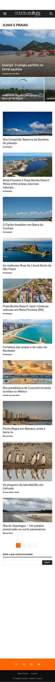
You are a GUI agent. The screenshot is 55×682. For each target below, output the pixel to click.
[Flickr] (24, 664)
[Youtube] (39, 664)
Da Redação (7, 147)
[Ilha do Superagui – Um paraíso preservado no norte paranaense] (27, 510)
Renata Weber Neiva (11, 492)
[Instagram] (31, 664)
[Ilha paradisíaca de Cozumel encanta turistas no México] (27, 372)
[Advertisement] (27, 4)
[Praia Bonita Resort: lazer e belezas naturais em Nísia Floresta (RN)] (27, 291)
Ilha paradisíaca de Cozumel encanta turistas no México (27, 389)
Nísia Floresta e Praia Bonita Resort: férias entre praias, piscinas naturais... (26, 184)
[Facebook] (16, 664)
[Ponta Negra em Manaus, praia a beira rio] (27, 413)
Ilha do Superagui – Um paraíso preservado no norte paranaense (24, 527)
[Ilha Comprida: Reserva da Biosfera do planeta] (27, 124)
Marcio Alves (8, 436)
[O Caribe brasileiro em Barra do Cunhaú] (27, 209)
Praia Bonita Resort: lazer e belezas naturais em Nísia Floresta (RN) (26, 308)
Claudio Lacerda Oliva (10, 74)
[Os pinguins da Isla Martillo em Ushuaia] (27, 461)
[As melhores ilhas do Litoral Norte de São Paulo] (27, 250)
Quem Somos (23, 673)
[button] (4, 14)
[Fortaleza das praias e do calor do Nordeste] (27, 331)
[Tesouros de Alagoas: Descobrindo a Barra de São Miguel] (22, 93)
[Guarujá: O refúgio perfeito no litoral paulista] (27, 53)
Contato (34, 673)
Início (5, 21)
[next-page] (35, 545)
